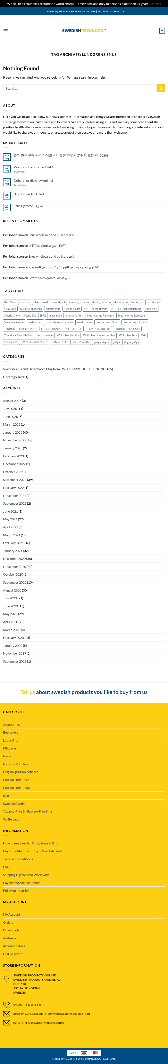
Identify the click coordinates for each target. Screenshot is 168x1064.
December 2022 (14, 464)
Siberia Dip (29, 315)
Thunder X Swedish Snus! (19, 335)
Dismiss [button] (155, 4)
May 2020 (10, 614)
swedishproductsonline (59, 322)
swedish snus (84, 322)
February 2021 (13, 543)
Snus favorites (74, 315)
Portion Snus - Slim (16, 788)
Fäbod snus (153, 302)
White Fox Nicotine (68, 335)
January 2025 (12, 448)
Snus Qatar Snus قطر (29, 206)
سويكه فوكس (101, 342)
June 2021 (10, 511)
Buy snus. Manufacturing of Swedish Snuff (32, 851)
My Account (11, 914)
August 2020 (12, 590)
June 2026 (10, 416)
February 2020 (13, 637)
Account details (14, 946)
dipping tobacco (101, 302)
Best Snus (10, 302)
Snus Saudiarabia (14, 322)
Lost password (13, 954)
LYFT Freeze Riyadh (95, 308)
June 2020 (10, 606)
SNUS (43, 315)
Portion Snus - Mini (16, 780)
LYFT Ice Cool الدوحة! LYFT (47, 245)
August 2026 (12, 400)
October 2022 (13, 472)
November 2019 (14, 653)
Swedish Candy (14, 803)
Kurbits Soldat (72, 308)
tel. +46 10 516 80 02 (111, 11)
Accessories (11, 724)
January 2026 (12, 432)
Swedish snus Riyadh (135, 322)
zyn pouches (11, 342)
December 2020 (14, 558)
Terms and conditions (18, 859)
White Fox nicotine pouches (99, 335)
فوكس (116, 342)
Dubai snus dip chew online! (33, 180)
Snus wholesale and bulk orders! (51, 235)
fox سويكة (137, 302)
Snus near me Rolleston (131, 315)
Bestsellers (10, 732)
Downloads (11, 930)
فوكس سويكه (131, 342)
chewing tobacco (79, 302)
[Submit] (161, 88)
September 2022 (14, 479)
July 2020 (10, 598)
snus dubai (56, 315)
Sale (6, 795)
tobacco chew (45, 335)
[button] (5, 31)
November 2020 (14, 566)
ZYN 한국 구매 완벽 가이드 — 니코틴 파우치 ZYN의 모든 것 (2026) (61, 155)
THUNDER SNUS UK (98, 328)
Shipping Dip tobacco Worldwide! (26, 875)
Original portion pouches (20, 772)
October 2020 (13, 574)
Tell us (27, 692)
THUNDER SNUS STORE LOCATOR (61, 328)
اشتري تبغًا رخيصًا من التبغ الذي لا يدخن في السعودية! (64, 267)
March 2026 (11, 424)
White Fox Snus (128, 335)
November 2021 (14, 495)
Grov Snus (10, 308)
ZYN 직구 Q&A (60, 342)
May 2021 (10, 519)
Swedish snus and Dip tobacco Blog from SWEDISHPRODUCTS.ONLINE (54, 369)
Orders (8, 922)
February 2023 (13, 456)
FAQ (6, 867)
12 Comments (24, 185)
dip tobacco (121, 302)
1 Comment (23, 171)
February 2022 (13, 487)
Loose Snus (11, 740)
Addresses (10, 938)
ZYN (143, 335)
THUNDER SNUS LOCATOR (20, 328)
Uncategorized (13, 377)
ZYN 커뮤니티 (81, 342)
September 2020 (14, 582)
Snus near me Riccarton (100, 315)
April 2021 (10, 527)
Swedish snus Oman (107, 322)
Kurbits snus (52, 308)
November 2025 (14, 440)
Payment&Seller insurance (21, 883)
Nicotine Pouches (15, 764)
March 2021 (11, 535)
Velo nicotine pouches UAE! (33, 167)
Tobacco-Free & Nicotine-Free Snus (28, 811)
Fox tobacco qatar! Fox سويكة (49, 278)
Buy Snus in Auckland (29, 194)
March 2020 (11, 630)
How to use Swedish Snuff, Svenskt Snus (31, 843)
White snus (11, 819)
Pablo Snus (151, 308)
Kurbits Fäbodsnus (31, 308)
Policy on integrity (16, 890)
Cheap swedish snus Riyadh (49, 302)
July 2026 (10, 408)
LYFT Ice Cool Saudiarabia (126, 308)
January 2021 (12, 551)
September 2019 (14, 661)
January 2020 (12, 645)
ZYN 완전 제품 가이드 (35, 342)
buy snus (24, 302)
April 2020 (10, 622)
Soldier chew (35, 322)
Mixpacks (10, 748)
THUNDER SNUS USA (127, 328)
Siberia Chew (12, 315)
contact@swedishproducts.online (69, 11)
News (7, 756)
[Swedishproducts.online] (84, 30)
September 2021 (14, 503)
